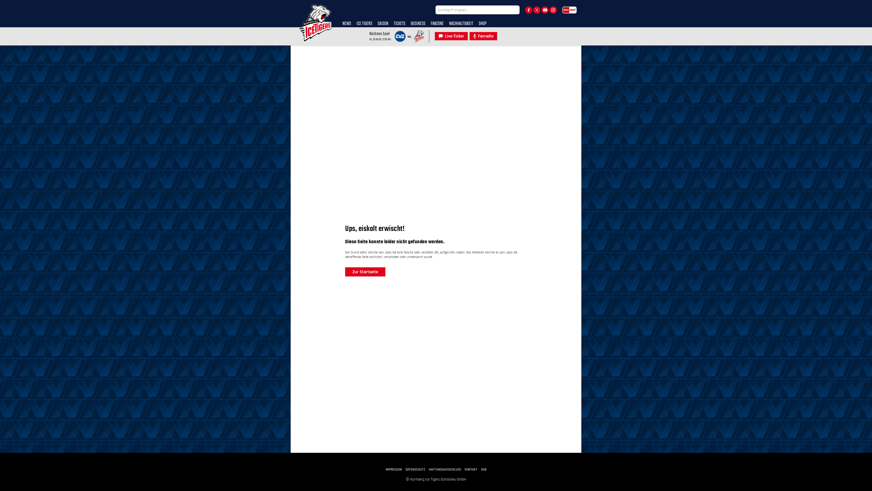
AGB (483, 469)
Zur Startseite (365, 272)
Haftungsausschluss (445, 469)
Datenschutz (415, 469)
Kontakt (471, 469)
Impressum (394, 469)
